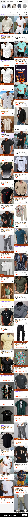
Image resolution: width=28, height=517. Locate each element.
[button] (1, 1)
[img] (7, 33)
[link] (24, 1)
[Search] (20, 1)
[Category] (4, 1)
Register (24, 515)
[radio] (3, 7)
